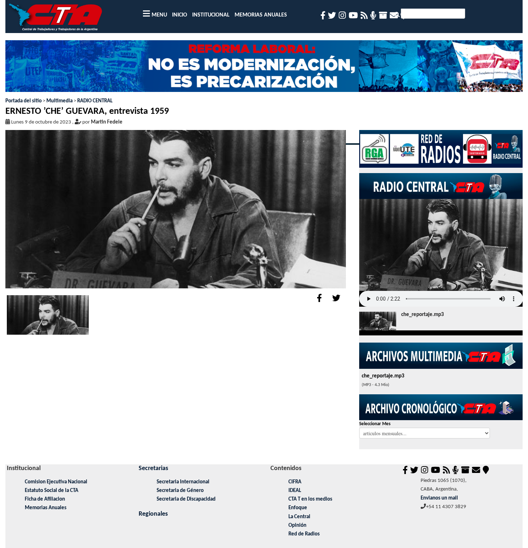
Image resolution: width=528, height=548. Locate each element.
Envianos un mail (439, 498)
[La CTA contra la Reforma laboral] (264, 68)
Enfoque (297, 508)
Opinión (297, 525)
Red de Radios (304, 534)
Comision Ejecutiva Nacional (56, 482)
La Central (299, 517)
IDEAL (294, 490)
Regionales (153, 514)
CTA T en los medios (310, 499)
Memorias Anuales (45, 508)
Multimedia (59, 101)
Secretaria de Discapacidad (186, 499)
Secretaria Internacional (183, 482)
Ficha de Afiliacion (45, 499)
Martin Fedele (106, 122)
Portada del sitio (23, 101)
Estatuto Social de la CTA (51, 490)
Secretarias (153, 468)
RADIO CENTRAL (94, 101)
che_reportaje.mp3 (422, 314)
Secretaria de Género (180, 490)
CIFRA (294, 482)
